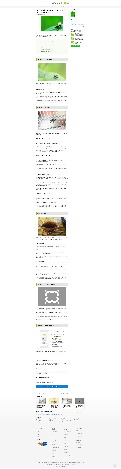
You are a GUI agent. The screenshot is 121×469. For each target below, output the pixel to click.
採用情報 (38, 434)
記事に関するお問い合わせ (64, 393)
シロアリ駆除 (38, 420)
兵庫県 (46, 414)
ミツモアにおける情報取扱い (54, 462)
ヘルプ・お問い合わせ (79, 433)
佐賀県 (62, 414)
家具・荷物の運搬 (54, 444)
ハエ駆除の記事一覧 (53, 6)
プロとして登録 (78, 442)
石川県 (62, 412)
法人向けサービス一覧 (79, 431)
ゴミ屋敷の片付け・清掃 (55, 447)
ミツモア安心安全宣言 (79, 436)
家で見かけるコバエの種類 (43, 45)
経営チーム (38, 432)
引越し (53, 434)
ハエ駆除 (49, 6)
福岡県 (59, 414)
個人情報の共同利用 (50, 464)
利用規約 (39, 462)
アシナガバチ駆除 (76, 418)
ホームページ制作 (66, 438)
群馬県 (43, 412)
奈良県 (49, 414)
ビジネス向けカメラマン (67, 431)
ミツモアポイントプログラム (58, 464)
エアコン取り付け (54, 432)
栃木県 (41, 412)
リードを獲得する (78, 444)
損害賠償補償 (78, 437)
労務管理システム (66, 452)
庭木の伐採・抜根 (54, 438)
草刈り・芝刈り (54, 445)
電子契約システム (66, 449)
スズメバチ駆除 (63, 423)
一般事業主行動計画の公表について (69, 464)
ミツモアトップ (38, 6)
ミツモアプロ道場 (78, 445)
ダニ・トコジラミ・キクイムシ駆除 (77, 24)
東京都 (52, 412)
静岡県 (76, 412)
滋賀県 (38, 414)
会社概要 (38, 431)
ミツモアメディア (78, 434)
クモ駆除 (62, 419)
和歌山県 (52, 414)
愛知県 (79, 412)
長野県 (70, 412)
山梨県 (67, 412)
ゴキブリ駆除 (38, 422)
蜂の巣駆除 (73, 25)
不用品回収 (53, 435)
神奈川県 (55, 412)
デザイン (65, 440)
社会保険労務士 (66, 434)
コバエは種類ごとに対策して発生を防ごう (46, 49)
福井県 (64, 412)
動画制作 (65, 437)
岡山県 (56, 414)
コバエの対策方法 (42, 47)
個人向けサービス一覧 (79, 430)
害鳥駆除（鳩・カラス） (53, 420)
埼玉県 (46, 412)
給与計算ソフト (66, 446)
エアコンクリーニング (55, 431)
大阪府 (43, 414)
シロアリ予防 (75, 419)
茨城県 (38, 412)
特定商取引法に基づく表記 (64, 462)
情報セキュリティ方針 (80, 462)
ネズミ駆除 (73, 23)
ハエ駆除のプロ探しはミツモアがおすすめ (46, 51)
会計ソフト (65, 443)
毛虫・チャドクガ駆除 (52, 418)
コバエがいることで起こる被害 (44, 43)
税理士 (53, 453)
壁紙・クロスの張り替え (55, 442)
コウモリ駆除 (63, 418)
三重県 (82, 412)
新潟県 (59, 412)
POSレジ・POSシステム (67, 455)
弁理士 (65, 435)
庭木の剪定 (53, 437)
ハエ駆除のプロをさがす (75, 45)
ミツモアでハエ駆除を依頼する (52, 386)
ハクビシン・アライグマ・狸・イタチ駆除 (66, 421)
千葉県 (49, 412)
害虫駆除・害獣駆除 (44, 6)
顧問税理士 (53, 456)
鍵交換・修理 (54, 450)
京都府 (41, 414)
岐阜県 (73, 412)
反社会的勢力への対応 (72, 462)
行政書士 (65, 432)
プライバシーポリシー (45, 462)
